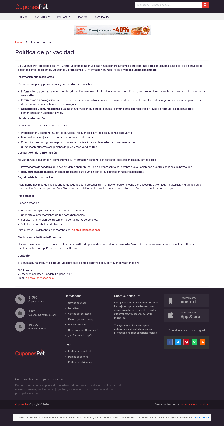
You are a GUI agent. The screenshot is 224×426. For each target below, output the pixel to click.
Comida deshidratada (79, 313)
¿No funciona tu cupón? (81, 335)
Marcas (62, 16)
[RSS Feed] (202, 342)
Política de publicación (80, 362)
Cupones (41, 16)
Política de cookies (78, 356)
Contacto (102, 16)
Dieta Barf (73, 308)
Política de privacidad (79, 351)
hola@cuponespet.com (86, 230)
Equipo (82, 16)
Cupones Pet (22, 404)
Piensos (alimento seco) (80, 319)
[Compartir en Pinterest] (186, 342)
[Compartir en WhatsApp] (194, 342)
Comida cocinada (77, 303)
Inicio (23, 16)
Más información (201, 417)
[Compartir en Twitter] (178, 342)
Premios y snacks (77, 324)
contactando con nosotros (194, 404)
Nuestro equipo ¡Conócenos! (83, 330)
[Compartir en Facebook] (170, 342)
